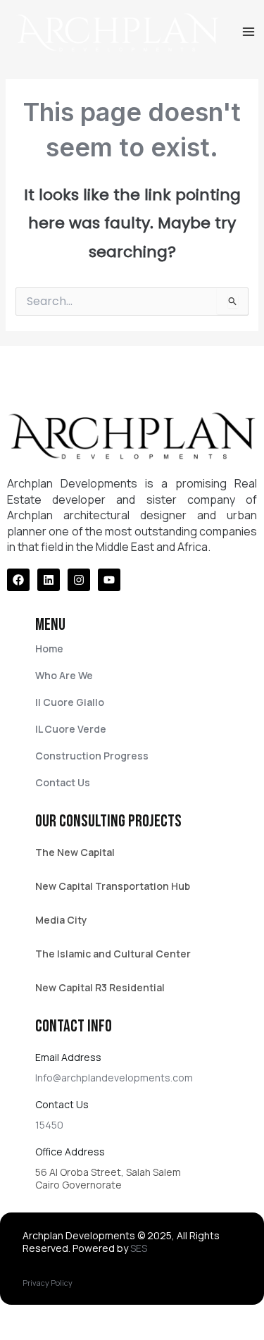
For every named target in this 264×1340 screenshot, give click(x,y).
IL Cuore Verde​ (70, 729)
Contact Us (62, 782)
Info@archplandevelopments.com (114, 1077)
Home (49, 648)
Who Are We (64, 675)
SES (138, 1248)
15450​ (49, 1124)
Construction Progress (92, 755)
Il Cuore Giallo (69, 702)
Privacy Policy (48, 1282)
